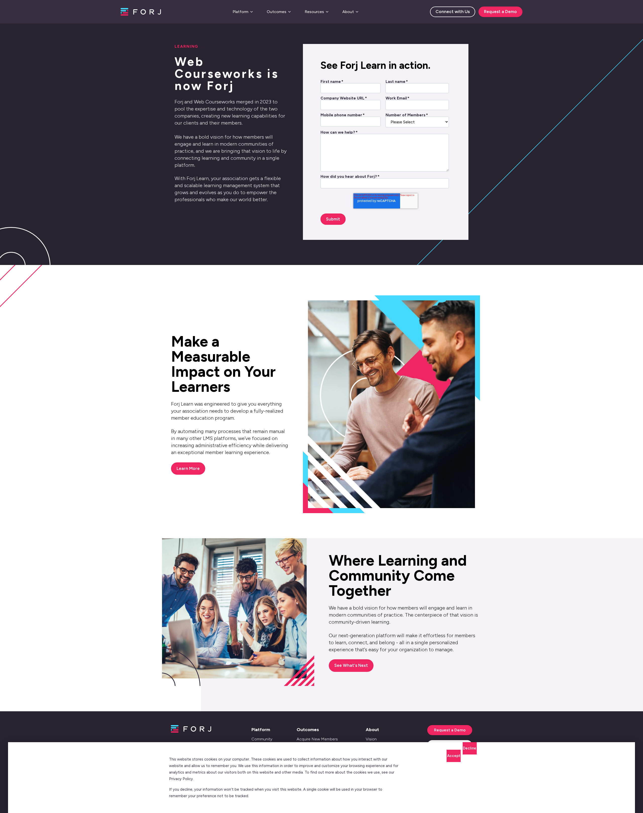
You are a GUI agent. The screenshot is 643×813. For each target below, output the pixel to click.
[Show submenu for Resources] (327, 12)
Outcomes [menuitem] (308, 729)
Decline (469, 748)
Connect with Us (453, 11)
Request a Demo (500, 11)
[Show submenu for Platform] (251, 12)
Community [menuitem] (261, 739)
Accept (453, 755)
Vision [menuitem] (371, 739)
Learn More (188, 468)
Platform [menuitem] (260, 729)
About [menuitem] (372, 729)
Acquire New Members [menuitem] (317, 739)
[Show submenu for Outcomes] (289, 12)
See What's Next (351, 665)
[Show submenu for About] (357, 12)
